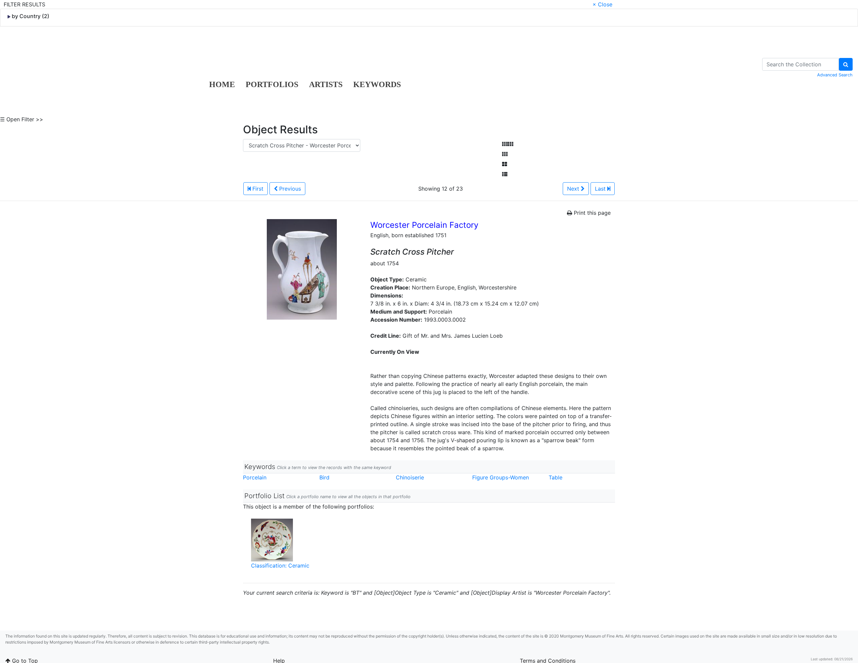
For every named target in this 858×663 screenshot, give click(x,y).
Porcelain (254, 477)
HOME (222, 84)
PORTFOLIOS (272, 84)
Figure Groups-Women (500, 477)
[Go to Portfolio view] (504, 164)
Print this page (591, 212)
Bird (324, 477)
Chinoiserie (410, 477)
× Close (602, 4)
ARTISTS (326, 84)
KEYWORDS (377, 84)
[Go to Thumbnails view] (505, 154)
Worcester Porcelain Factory (424, 225)
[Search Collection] (846, 64)
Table (555, 477)
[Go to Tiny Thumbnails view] (507, 144)
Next (574, 188)
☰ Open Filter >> (21, 119)
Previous (289, 188)
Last (601, 188)
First (257, 188)
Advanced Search (835, 74)
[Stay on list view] (505, 174)
